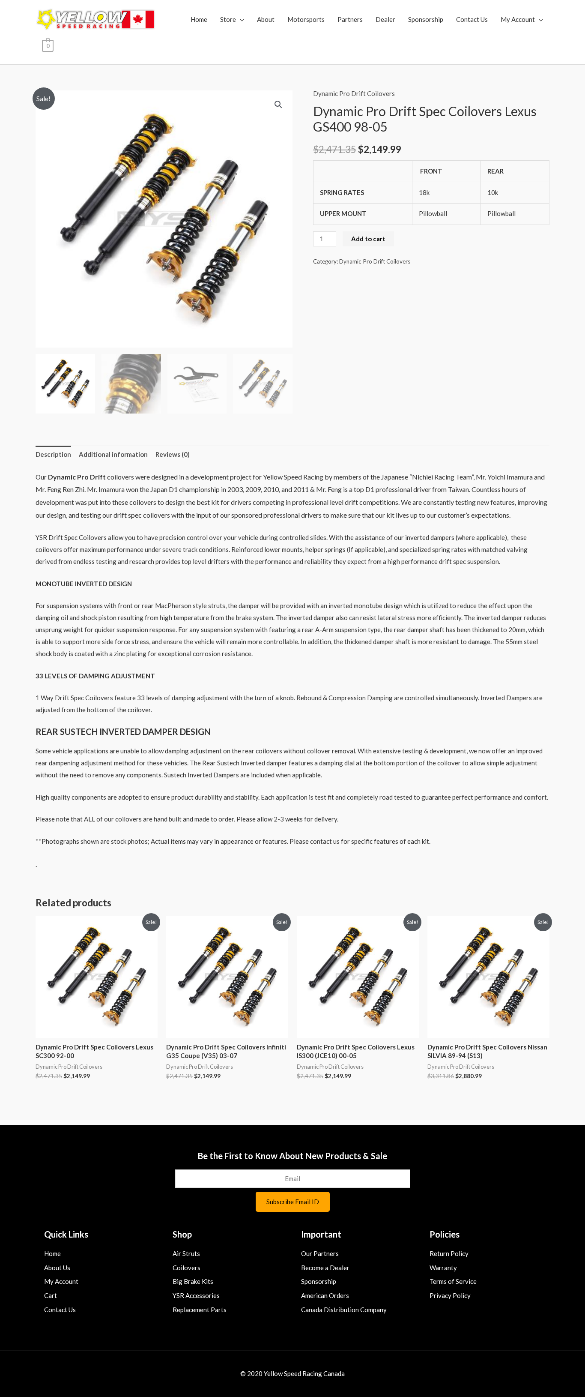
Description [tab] (53, 454)
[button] (278, 104)
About (266, 19)
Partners (350, 19)
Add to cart (368, 239)
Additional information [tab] (113, 454)
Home (199, 19)
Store (228, 19)
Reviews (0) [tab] (172, 454)
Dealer (385, 19)
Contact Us (472, 19)
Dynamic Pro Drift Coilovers (354, 93)
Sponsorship (425, 19)
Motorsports (306, 19)
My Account (518, 19)
